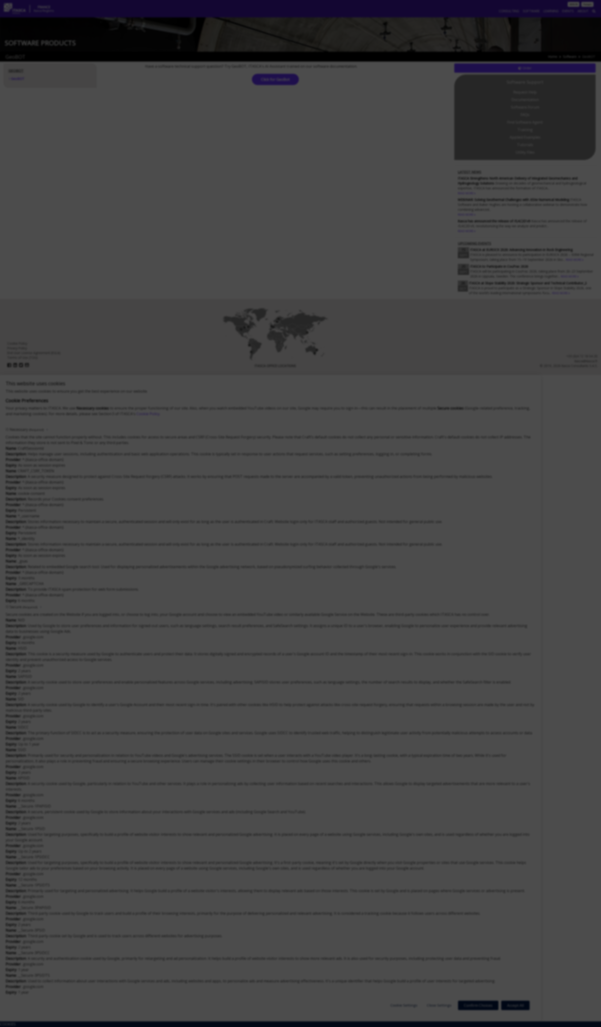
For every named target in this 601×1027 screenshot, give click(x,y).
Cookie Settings (403, 1005)
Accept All (515, 1005)
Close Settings (439, 1005)
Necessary (27, 429)
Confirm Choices (478, 1005)
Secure (23, 606)
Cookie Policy (148, 413)
